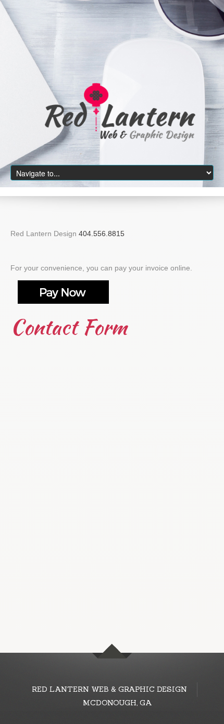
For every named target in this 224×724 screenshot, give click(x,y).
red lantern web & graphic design (110, 689)
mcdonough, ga (117, 702)
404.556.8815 (102, 233)
